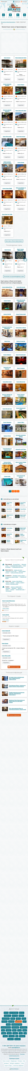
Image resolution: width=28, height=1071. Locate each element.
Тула (25, 1033)
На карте (18, 16)
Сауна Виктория (7, 381)
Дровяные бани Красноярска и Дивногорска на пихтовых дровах (17, 701)
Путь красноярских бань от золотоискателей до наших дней (17, 709)
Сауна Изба (7, 476)
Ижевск (12, 1018)
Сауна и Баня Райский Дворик (7, 463)
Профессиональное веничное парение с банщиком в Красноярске (16, 693)
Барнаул (22, 1012)
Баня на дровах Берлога (7, 110)
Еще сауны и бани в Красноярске (14, 241)
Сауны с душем (20, 582)
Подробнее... (6, 639)
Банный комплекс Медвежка (7, 327)
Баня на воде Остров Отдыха (7, 162)
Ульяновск (11, 1036)
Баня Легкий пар (7, 408)
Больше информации (15, 715)
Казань (23, 1018)
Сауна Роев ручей (21, 314)
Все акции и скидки (14, 667)
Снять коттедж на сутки (17, 572)
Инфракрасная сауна (17, 567)
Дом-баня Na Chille (7, 214)
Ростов (19, 1030)
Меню (3, 16)
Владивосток (7, 1015)
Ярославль (17, 1039)
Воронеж (21, 1015)
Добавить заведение (15, 1063)
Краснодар (11, 1021)
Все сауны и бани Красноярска (8, 22)
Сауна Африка (7, 354)
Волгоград (14, 1015)
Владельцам (17, 1)
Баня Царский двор (21, 110)
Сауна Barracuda (21, 287)
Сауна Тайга (21, 422)
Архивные (6, 1063)
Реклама (20, 1061)
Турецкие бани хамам (16, 565)
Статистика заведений (18, 1065)
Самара (3, 1033)
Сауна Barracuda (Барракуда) (21, 300)
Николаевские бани (20, 57)
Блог (24, 1061)
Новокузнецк (15, 1027)
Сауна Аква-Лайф (7, 188)
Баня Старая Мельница (15, 250)
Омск (3, 1030)
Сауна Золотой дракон (21, 476)
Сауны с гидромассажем (12, 584)
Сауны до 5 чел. (18, 570)
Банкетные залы (20, 589)
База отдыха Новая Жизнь (21, 463)
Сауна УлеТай (7, 314)
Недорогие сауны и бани (11, 577)
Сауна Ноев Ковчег (23, 503)
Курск (24, 1021)
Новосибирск (23, 1027)
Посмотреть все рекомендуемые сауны (14, 276)
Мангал (20, 588)
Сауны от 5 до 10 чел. (11, 571)
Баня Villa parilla (7, 136)
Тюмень (5, 1036)
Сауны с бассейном (17, 581)
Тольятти (15, 1033)
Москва (6, 1012)
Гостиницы (8, 591)
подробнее (7, 79)
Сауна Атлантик (20, 341)
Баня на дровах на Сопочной (21, 188)
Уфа (17, 1036)
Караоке (8, 588)
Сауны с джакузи (10, 582)
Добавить (24, 1)
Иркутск (18, 1018)
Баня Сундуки (21, 368)
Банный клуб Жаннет (7, 368)
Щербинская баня (23, 541)
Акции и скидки (8, 1065)
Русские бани (16, 564)
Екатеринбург (6, 1018)
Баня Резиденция (21, 354)
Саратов (9, 1033)
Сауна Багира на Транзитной (7, 449)
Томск (20, 1033)
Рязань (24, 1030)
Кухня (7, 589)
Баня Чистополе (20, 136)
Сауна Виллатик (20, 381)
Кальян (12, 589)
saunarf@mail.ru (16, 1047)
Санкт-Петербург (14, 1012)
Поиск (24, 16)
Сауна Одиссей (22, 534)
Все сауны (10, 16)
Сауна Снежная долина (7, 84)
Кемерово (4, 1021)
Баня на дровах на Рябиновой (7, 395)
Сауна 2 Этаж (7, 436)
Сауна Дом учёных (21, 327)
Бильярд (14, 588)
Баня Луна (7, 341)
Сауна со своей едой (16, 587)
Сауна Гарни (7, 300)
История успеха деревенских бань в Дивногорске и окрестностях (16, 678)
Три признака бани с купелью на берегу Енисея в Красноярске (17, 686)
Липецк (8, 1024)
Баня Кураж (7, 57)
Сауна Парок (20, 84)
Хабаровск (22, 1036)
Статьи (22, 1063)
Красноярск (18, 1021)
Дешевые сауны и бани (19, 575)
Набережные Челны (16, 1024)
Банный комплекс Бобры (21, 436)
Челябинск (10, 1039)
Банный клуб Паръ (21, 449)
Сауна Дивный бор (7, 287)
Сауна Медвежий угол (20, 408)
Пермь (14, 1030)
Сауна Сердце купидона (20, 395)
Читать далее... (5, 608)
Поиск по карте (6, 1061)
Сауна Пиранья (7, 422)
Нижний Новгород (5, 1027)
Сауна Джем (20, 162)
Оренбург (8, 1030)
